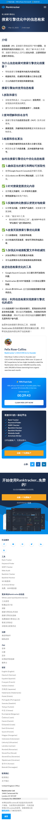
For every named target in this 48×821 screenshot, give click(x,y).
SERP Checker (7, 567)
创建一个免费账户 (24, 497)
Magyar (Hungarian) (9, 735)
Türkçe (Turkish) (8, 707)
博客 (3, 608)
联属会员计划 (7, 605)
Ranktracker (11, 7)
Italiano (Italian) (8, 686)
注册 (3, 652)
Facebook (4, 544)
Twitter (31, 544)
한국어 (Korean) (8, 764)
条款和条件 (6, 635)
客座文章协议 (7, 622)
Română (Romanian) (10, 749)
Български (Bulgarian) (10, 714)
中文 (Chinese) (7, 710)
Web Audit (6, 570)
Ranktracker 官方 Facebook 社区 (22, 544)
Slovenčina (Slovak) (9, 753)
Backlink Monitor (8, 578)
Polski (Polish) (7, 696)
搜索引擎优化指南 (9, 615)
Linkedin (41, 544)
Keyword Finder (8, 563)
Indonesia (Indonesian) (10, 739)
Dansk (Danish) (8, 721)
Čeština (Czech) (8, 717)
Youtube (13, 544)
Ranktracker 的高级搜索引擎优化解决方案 (20, 328)
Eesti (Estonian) (8, 728)
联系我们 (5, 777)
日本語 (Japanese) (9, 689)
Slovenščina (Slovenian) (11, 756)
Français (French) (8, 682)
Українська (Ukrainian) (11, 760)
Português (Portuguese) (11, 700)
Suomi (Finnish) (8, 732)
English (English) (8, 671)
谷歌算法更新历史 (9, 626)
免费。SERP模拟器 (9, 588)
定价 (3, 655)
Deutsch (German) (9, 675)
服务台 (4, 662)
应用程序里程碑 (8, 659)
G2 (4, 550)
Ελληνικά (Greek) (8, 725)
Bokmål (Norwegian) (10, 767)
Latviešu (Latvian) (8, 746)
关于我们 (5, 781)
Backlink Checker (8, 574)
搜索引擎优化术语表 (10, 612)
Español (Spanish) (8, 678)
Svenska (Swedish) (9, 703)
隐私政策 (5, 639)
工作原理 (5, 601)
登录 (29, 503)
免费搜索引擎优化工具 (11, 619)
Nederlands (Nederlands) (11, 693)
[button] (45, 7)
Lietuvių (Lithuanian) (10, 742)
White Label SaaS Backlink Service (15, 598)
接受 (6, 816)
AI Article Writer (8, 585)
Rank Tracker (7, 560)
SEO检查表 (6, 581)
